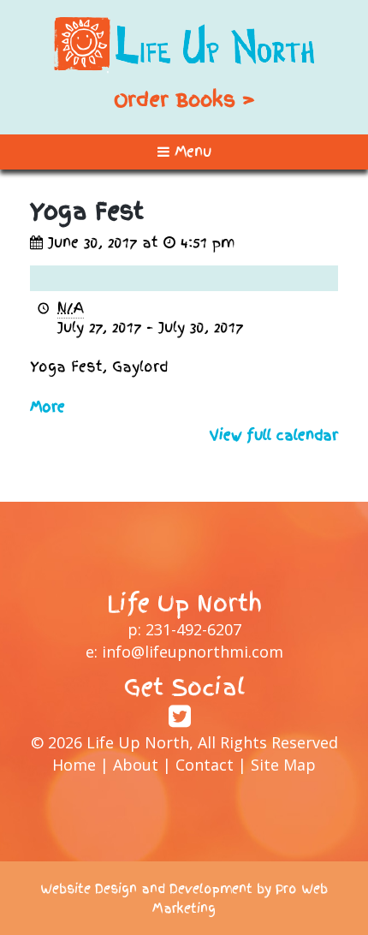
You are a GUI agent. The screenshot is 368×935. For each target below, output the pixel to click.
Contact (204, 764)
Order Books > (184, 99)
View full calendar (274, 435)
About (135, 764)
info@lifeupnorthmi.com (192, 651)
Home (74, 764)
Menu (190, 151)
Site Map (283, 764)
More (47, 406)
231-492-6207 (193, 629)
